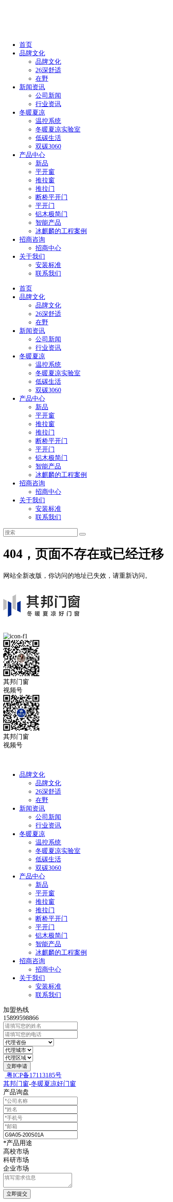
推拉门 (45, 188)
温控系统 (48, 120)
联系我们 (48, 273)
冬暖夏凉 (32, 112)
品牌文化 (32, 53)
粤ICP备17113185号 (33, 1075)
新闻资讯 (32, 87)
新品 (41, 163)
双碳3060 (48, 146)
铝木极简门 (51, 214)
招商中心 (48, 248)
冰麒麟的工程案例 (61, 231)
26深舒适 (48, 70)
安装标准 (48, 264)
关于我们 (32, 256)
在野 (41, 78)
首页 (25, 44)
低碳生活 (48, 137)
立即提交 (16, 1194)
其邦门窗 (16, 1083)
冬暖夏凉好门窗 (53, 1083)
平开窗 (45, 171)
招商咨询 (32, 239)
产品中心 (32, 154)
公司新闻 (48, 95)
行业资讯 (48, 103)
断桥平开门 (51, 197)
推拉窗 (45, 180)
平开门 (45, 205)
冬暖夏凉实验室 (57, 129)
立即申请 (16, 1066)
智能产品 (48, 222)
